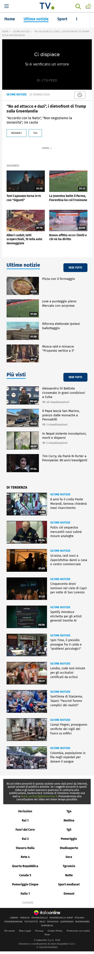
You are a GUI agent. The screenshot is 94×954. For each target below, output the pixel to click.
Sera (69, 857)
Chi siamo (9, 931)
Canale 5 (25, 875)
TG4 (35, 133)
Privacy (39, 931)
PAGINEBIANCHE (13, 922)
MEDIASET (16, 133)
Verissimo (25, 811)
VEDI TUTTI (75, 267)
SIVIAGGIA (53, 922)
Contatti (27, 902)
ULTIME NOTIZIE (21, 31)
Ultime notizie (36, 19)
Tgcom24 (69, 866)
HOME (5, 31)
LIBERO (14, 918)
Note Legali (25, 931)
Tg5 (68, 830)
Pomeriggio (69, 839)
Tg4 (68, 811)
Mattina (69, 820)
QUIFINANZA (67, 922)
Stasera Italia (25, 848)
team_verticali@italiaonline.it (39, 796)
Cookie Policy (55, 931)
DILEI (42, 922)
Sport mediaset (69, 884)
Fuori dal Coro (25, 830)
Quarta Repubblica (25, 866)
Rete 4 (25, 857)
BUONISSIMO (82, 922)
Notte (69, 875)
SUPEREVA (47, 926)
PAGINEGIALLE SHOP (61, 918)
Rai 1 (25, 820)
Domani (69, 893)
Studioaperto (69, 848)
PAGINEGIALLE (39, 918)
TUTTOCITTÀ (31, 922)
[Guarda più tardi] (79, 95)
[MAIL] (88, 6)
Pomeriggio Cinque (25, 884)
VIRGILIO (25, 918)
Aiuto (47, 934)
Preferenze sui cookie (78, 931)
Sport (62, 19)
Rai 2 (25, 839)
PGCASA (79, 918)
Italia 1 (25, 893)
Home (9, 19)
